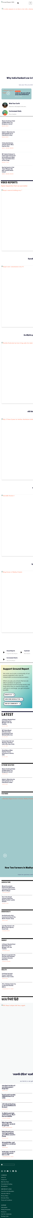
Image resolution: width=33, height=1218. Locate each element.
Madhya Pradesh (5, 1214)
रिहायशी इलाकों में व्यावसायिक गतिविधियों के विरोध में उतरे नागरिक (16, 1078)
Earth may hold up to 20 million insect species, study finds (17, 911)
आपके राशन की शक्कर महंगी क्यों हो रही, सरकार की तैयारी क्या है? (22, 94)
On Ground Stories (5, 1216)
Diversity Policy (5, 1174)
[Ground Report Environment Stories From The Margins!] (7, 3)
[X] (10, 1147)
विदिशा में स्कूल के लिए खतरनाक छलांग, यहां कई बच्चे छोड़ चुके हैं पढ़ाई (17, 1104)
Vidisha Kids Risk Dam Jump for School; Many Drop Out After (17, 143)
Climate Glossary (5, 1200)
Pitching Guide (5, 1192)
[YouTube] (8, 1147)
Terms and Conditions (6, 1176)
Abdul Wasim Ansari (8, 145)
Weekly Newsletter (5, 1186)
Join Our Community (6, 1190)
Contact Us (4, 1156)
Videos (3, 1206)
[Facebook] (13, 1147)
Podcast (17, 91)
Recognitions (4, 1162)
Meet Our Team (5, 1158)
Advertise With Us (5, 1170)
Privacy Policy (4, 1172)
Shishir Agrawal (6, 941)
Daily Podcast (4, 1202)
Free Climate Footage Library (8, 1204)
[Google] (16, 1147)
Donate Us (3, 1188)
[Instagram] (5, 1147)
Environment (4, 1211)
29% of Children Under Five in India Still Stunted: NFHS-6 (17, 968)
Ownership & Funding (6, 1160)
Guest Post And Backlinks (7, 1167)
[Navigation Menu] (30, 3)
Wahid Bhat (5, 124)
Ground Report (6, 877)
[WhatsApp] (2, 1147)
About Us (3, 1154)
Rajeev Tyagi (5, 157)
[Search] (18, 3)
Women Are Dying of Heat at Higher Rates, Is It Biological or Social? (17, 121)
